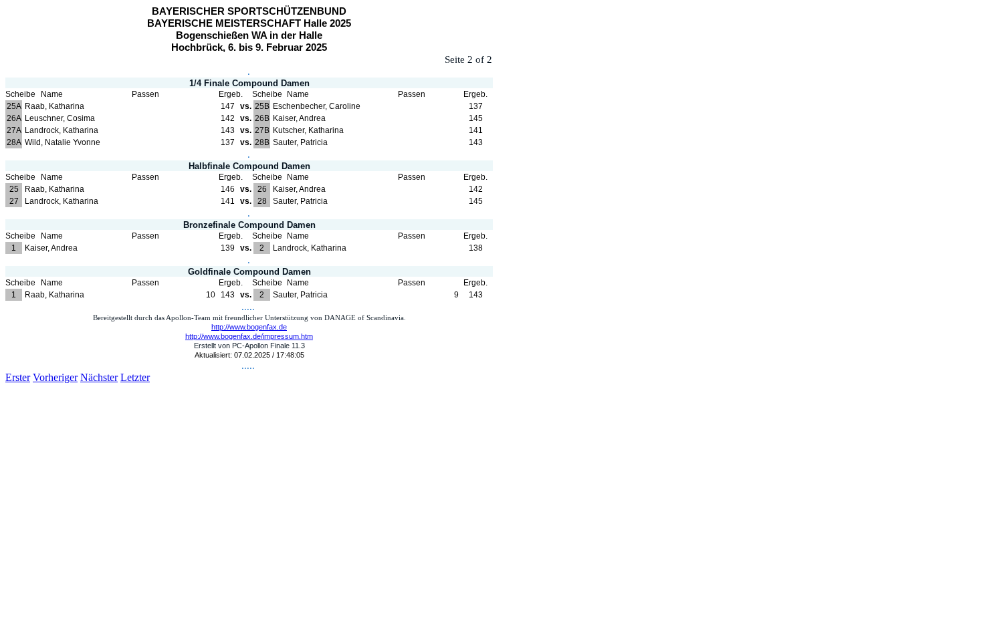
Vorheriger (55, 377)
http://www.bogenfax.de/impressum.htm (249, 336)
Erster (17, 377)
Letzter (135, 377)
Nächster (99, 377)
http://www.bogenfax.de (249, 327)
